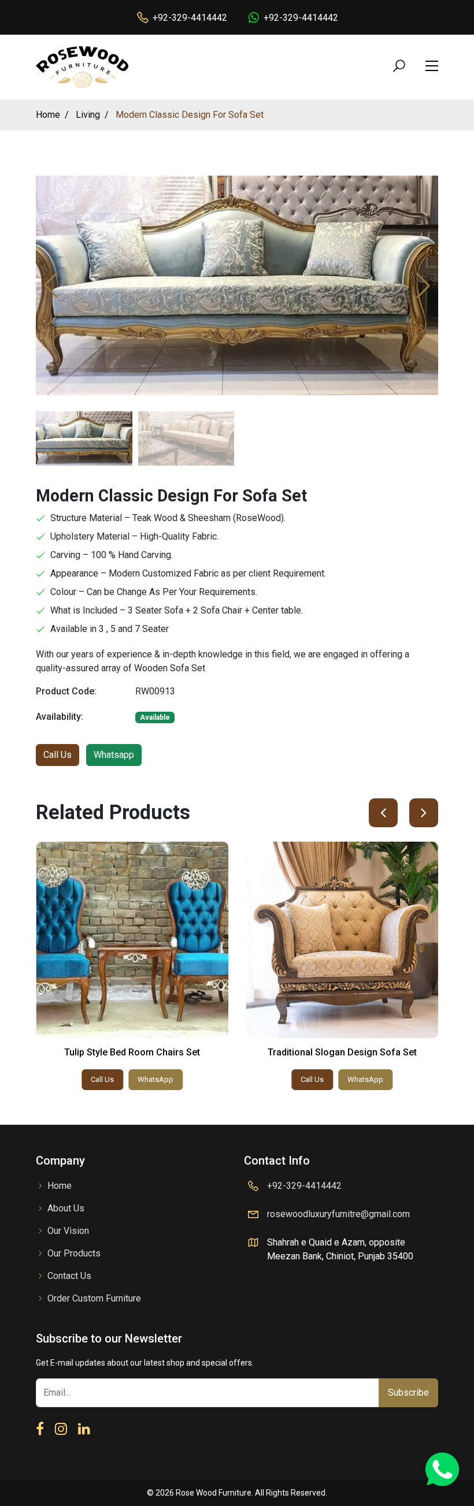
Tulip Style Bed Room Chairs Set (132, 1052)
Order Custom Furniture (94, 1298)
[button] (423, 285)
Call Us (57, 754)
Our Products (74, 1253)
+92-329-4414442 (190, 17)
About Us (65, 1208)
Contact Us (69, 1275)
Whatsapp (114, 754)
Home (59, 1185)
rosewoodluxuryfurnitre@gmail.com (338, 1213)
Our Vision (68, 1230)
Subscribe (408, 1392)
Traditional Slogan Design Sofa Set (342, 1052)
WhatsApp (155, 1079)
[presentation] (383, 812)
